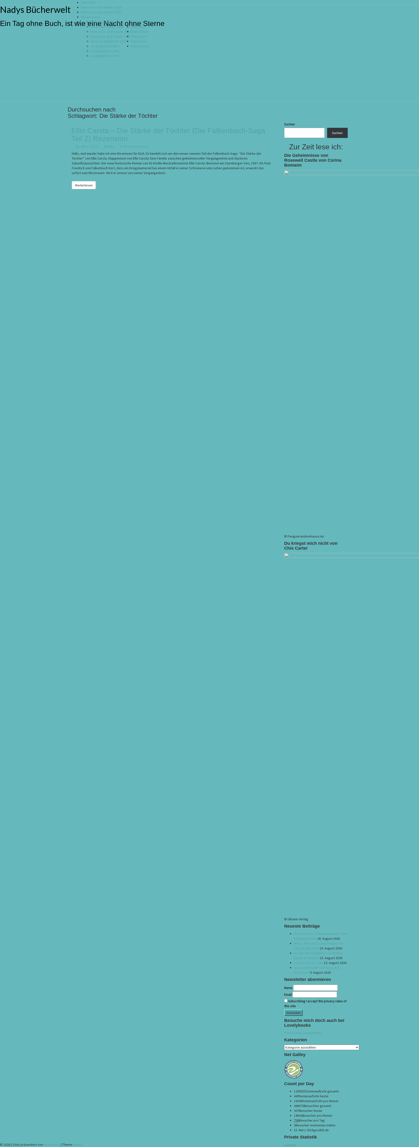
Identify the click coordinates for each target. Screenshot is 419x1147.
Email (288, 994)
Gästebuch (139, 36)
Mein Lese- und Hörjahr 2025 (101, 12)
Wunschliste (139, 31)
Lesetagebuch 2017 (105, 56)
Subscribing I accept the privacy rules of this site (315, 1003)
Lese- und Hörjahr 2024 (107, 22)
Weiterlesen (85, 185)
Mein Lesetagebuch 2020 (109, 41)
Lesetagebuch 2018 (105, 51)
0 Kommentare (134, 146)
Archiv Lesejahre (143, 22)
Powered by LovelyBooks (302, 1033)
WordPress (52, 1144)
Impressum (139, 41)
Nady (109, 146)
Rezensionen (90, 17)
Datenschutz (140, 46)
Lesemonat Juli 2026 (308, 963)
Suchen (289, 124)
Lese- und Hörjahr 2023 (107, 26)
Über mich (138, 26)
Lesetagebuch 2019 (105, 46)
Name (288, 988)
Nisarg (78, 1144)
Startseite (88, 2)
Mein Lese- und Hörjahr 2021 (111, 36)
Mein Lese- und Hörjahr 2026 (101, 7)
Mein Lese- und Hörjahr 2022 (111, 31)
